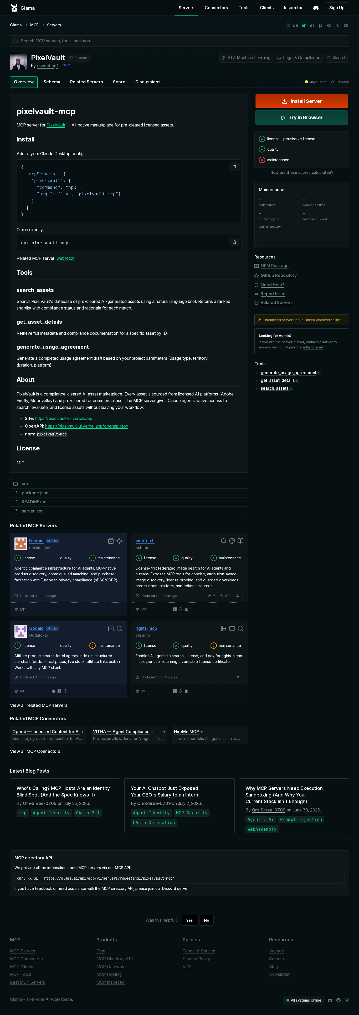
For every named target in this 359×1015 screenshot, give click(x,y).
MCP (34, 25)
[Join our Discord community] (330, 1000)
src (25, 483)
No (206, 920)
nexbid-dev (39, 547)
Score (119, 81)
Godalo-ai (38, 635)
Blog (273, 966)
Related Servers (86, 81)
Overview (24, 81)
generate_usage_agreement (288, 372)
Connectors (216, 7)
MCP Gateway (110, 966)
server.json (33, 511)
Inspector (293, 7)
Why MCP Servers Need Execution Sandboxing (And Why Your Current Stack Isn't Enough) (284, 794)
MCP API (122, 867)
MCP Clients (21, 966)
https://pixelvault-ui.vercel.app (63, 418)
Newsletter (279, 974)
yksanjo (143, 635)
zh (345, 25)
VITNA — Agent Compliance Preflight (121, 732)
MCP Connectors (26, 958)
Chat (100, 950)
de (295, 25)
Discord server (175, 888)
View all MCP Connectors (35, 751)
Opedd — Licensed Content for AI (46, 731)
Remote (343, 82)
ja (320, 25)
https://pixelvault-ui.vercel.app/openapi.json (86, 426)
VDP (187, 966)
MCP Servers (22, 950)
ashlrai (142, 547)
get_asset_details (278, 380)
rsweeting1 (47, 65)
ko (329, 25)
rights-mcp (146, 628)
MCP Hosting (109, 974)
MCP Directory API (114, 958)
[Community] (316, 8)
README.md (34, 501)
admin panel (313, 347)
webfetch (66, 258)
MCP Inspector (110, 982)
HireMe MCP (186, 731)
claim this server (319, 342)
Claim (66, 65)
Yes (189, 920)
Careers (276, 958)
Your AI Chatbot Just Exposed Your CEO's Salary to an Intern (164, 791)
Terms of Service (199, 950)
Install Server (306, 101)
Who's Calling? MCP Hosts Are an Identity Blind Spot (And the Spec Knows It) (63, 791)
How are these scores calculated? (301, 172)
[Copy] (234, 166)
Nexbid (36, 540)
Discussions (148, 81)
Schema (52, 81)
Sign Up (337, 7)
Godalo (36, 628)
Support (276, 950)
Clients (267, 7)
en (303, 25)
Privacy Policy (196, 958)
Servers (186, 7)
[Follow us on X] (347, 1000)
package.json (35, 492)
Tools (243, 7)
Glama (16, 25)
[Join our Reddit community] (338, 1000)
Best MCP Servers (27, 982)
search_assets (275, 388)
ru (338, 25)
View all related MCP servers (38, 705)
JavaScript (318, 82)
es (312, 25)
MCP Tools (20, 974)
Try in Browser (306, 117)
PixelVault (56, 125)
